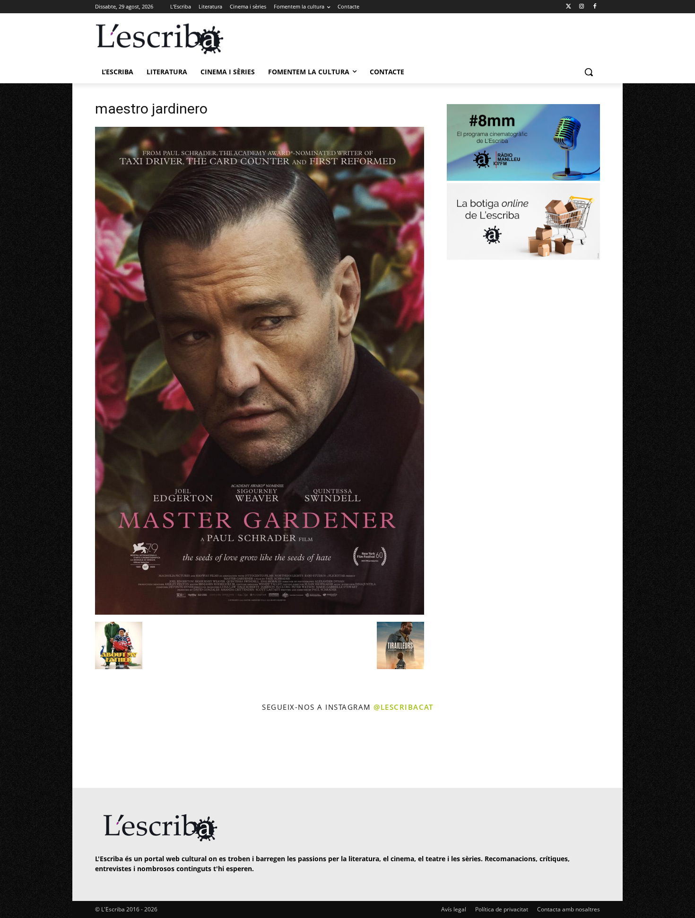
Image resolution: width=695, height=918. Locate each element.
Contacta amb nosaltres (568, 909)
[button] (588, 72)
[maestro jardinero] (259, 612)
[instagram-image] (104, 751)
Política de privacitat (501, 909)
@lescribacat (403, 707)
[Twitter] (568, 6)
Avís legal (453, 909)
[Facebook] (594, 6)
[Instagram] (581, 6)
